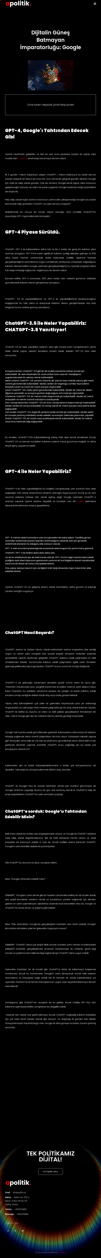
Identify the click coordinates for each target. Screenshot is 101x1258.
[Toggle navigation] (95, 4)
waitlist (80, 501)
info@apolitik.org (19, 1192)
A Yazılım (62, 1252)
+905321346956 (20, 1209)
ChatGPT (22, 158)
